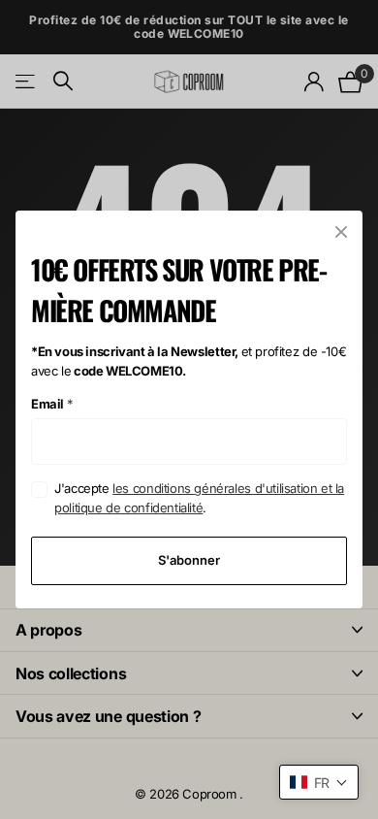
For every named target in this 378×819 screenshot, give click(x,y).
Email (52, 403)
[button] (319, 782)
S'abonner (189, 560)
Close (341, 232)
